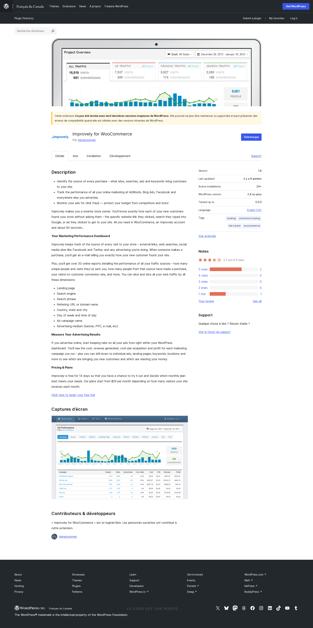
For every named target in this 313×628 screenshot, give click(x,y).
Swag (192, 591)
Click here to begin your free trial (73, 395)
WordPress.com (255, 574)
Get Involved (195, 574)
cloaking (231, 218)
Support (256, 156)
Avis (75, 156)
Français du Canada (60, 608)
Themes (77, 580)
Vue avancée (207, 236)
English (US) (254, 210)
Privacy (18, 591)
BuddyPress (253, 591)
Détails (59, 156)
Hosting (19, 585)
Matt (249, 580)
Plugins (76, 585)
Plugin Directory (24, 18)
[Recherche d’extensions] (53, 31)
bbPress (251, 585)
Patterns (77, 591)
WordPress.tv (139, 591)
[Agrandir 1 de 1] (183, 420)
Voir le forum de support (215, 332)
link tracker (235, 225)
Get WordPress (296, 6)
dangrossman (87, 140)
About (18, 574)
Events (191, 580)
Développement (120, 156)
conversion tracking (249, 218)
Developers (137, 585)
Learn (133, 574)
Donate (193, 585)
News (17, 580)
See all (257, 301)
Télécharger (251, 137)
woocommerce (252, 225)
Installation (94, 156)
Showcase (78, 574)
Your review (206, 301)
